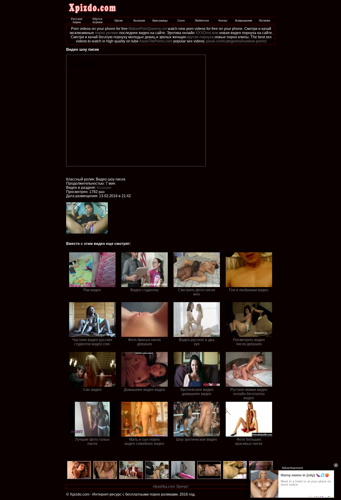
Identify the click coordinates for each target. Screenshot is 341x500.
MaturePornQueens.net (148, 29)
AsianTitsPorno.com (155, 41)
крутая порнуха (200, 37)
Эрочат (182, 486)
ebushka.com (164, 486)
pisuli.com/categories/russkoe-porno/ (236, 41)
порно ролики (106, 33)
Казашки (104, 188)
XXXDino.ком (207, 33)
